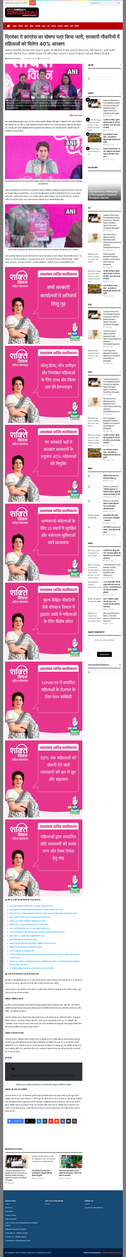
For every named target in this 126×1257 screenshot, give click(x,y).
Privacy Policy (10, 1215)
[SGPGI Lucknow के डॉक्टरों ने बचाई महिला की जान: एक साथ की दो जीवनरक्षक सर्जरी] (94, 504)
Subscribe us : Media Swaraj (16, 1233)
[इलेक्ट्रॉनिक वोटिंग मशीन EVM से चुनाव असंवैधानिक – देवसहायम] (94, 518)
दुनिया (31, 26)
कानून (43, 26)
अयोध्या (20, 26)
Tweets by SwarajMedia (94, 1208)
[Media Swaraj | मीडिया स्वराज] (22, 12)
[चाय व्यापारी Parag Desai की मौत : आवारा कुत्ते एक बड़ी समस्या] (94, 530)
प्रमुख (14, 26)
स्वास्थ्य (53, 26)
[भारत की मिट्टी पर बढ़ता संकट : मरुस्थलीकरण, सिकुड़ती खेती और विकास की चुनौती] (43, 1161)
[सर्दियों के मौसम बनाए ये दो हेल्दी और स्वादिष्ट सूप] (94, 479)
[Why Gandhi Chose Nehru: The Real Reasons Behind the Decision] (94, 617)
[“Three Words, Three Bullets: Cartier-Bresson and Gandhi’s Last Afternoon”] (94, 571)
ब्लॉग (71, 26)
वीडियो (77, 26)
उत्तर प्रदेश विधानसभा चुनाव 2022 (17, 121)
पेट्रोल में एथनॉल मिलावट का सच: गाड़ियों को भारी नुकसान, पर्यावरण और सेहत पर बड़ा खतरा (70, 1173)
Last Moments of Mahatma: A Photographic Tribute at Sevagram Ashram (103, 194)
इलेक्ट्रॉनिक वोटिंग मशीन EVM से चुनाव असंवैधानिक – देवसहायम (111, 517)
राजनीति (37, 26)
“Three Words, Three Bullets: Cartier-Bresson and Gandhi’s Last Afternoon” (112, 570)
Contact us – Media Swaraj (15, 1237)
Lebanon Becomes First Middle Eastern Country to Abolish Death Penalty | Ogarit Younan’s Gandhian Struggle (16, 1175)
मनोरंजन (60, 26)
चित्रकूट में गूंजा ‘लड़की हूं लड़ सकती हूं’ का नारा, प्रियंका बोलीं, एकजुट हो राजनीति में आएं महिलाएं (42, 1075)
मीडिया (66, 26)
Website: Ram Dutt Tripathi (15, 1229)
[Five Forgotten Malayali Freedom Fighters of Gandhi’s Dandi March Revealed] (94, 258)
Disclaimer (9, 1211)
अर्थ (48, 26)
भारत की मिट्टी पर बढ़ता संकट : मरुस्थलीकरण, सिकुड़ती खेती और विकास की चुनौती (42, 1173)
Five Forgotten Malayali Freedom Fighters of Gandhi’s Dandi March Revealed (111, 259)
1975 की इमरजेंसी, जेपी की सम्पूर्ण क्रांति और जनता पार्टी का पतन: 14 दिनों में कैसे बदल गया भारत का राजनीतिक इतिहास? (112, 587)
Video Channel (10, 1219)
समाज (26, 26)
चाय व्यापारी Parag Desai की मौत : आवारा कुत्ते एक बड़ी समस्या (112, 529)
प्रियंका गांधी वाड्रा (53, 121)
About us (8, 1208)
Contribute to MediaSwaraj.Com (17, 1241)
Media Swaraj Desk (14, 58)
